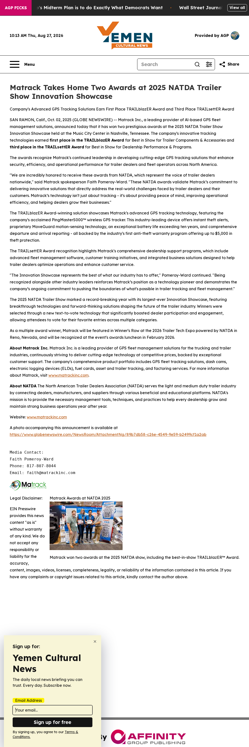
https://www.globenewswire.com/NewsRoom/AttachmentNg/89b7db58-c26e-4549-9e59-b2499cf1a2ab (108, 434)
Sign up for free (52, 722)
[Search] (197, 64)
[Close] (95, 641)
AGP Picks (16, 7)
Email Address (28, 700)
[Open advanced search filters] (209, 64)
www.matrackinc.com (68, 375)
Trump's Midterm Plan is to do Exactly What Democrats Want (94, 7)
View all (237, 7)
